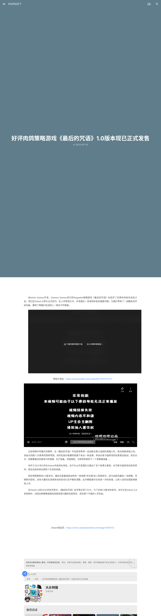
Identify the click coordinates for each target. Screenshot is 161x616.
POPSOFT (14, 4)
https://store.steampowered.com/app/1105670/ (90, 527)
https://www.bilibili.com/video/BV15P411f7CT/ (89, 379)
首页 (28, 579)
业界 (34, 574)
